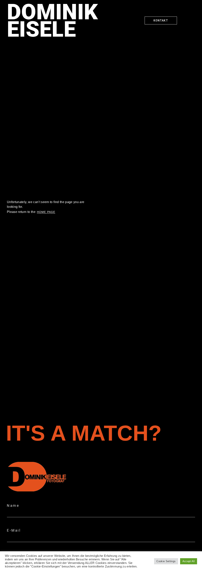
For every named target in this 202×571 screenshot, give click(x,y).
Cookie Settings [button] (166, 561)
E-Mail (14, 530)
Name (13, 505)
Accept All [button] (188, 561)
